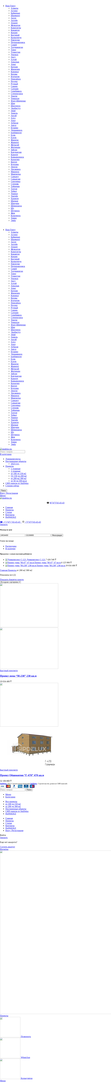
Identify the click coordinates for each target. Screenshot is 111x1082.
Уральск (14, 54)
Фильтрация (57, 535)
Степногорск (17, 93)
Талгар (14, 189)
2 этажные (15, 471)
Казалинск (16, 215)
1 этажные (15, 468)
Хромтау (15, 198)
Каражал (15, 71)
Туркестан (15, 52)
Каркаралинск (17, 157)
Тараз (13, 50)
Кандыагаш (16, 152)
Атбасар (14, 123)
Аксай (14, 115)
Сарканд (15, 176)
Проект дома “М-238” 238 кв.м (51, 565)
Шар (13, 103)
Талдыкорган (17, 47)
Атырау (14, 23)
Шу (12, 208)
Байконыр (15, 13)
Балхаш (14, 67)
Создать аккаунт (7, 847)
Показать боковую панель (12, 579)
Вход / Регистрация (14, 830)
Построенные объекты (15, 461)
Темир (14, 218)
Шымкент (15, 15)
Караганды (16, 28)
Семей (14, 45)
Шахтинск (15, 106)
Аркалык (15, 62)
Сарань (14, 86)
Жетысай (15, 145)
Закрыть (4, 524)
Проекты (9, 466)
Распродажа (10, 546)
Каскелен (15, 159)
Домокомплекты (13, 459)
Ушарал (14, 193)
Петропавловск (18, 42)
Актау (13, 18)
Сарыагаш (15, 179)
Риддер (14, 81)
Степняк (15, 184)
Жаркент (15, 142)
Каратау (14, 154)
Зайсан (14, 150)
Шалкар (14, 201)
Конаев (14, 32)
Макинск (15, 172)
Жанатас (15, 140)
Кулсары (15, 164)
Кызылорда (16, 37)
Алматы (14, 8)
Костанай (15, 35)
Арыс (13, 64)
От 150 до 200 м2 (19, 476)
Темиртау (15, 98)
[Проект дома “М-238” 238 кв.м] (21, 565)
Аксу (13, 57)
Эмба (13, 220)
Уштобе (14, 196)
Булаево (14, 128)
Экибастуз (15, 108)
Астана (14, 10)
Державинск (16, 130)
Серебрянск (16, 91)
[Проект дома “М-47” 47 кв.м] (19, 562)
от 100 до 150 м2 (18, 473)
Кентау (14, 162)
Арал (13, 120)
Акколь (14, 113)
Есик (13, 135)
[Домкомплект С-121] (16, 559)
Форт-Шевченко (18, 101)
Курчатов (15, 76)
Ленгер (14, 167)
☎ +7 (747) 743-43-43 (11, 522)
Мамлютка (16, 174)
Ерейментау (16, 132)
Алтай (14, 59)
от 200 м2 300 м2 (18, 478)
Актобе (14, 20)
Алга (13, 118)
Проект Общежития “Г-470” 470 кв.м (22, 775)
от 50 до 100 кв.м (19, 481)
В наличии (10, 548)
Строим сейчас (12, 486)
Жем (13, 213)
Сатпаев (14, 89)
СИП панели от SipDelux (17, 483)
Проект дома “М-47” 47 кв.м (47, 562)
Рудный (14, 84)
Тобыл (14, 191)
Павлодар (15, 40)
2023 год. (15, 464)
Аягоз (13, 125)
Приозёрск (16, 79)
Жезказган (15, 25)
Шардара (15, 203)
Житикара (15, 147)
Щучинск (15, 211)
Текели (14, 96)
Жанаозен (15, 69)
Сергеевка (15, 181)
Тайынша (15, 186)
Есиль (13, 137)
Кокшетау (15, 30)
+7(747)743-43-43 (33, 522)
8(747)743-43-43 (57, 503)
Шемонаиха (16, 206)
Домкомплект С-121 (36, 559)
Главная (4, 570)
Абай (13, 111)
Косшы (14, 74)
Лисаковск (16, 169)
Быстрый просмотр (9, 670)
